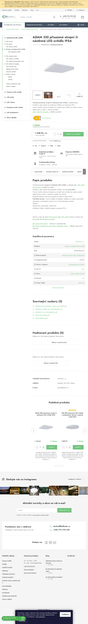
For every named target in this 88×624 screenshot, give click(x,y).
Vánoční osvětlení (11, 86)
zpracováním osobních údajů (41, 515)
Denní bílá (72, 255)
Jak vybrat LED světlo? (40, 224)
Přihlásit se (64, 510)
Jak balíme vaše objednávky (9, 596)
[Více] (81, 24)
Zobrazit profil (74, 479)
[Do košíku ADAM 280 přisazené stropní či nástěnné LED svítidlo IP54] (51, 447)
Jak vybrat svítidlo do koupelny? (54, 577)
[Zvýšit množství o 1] (60, 134)
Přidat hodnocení (59, 342)
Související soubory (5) (52, 171)
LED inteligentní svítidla (14, 52)
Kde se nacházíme (29, 569)
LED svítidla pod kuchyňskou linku (15, 61)
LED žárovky (9, 41)
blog (34, 219)
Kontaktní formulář (7, 567)
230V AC (81, 283)
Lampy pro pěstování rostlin (13, 84)
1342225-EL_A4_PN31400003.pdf (46, 312)
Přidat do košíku (73, 134)
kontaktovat (46, 219)
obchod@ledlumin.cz (61, 526)
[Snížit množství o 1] (55, 134)
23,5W (77, 274)
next (85, 431)
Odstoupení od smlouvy (8, 574)
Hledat (54, 17)
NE (83, 278)
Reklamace (5, 570)
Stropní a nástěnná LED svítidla (15, 49)
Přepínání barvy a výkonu (76, 264)
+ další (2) (79, 96)
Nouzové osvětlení (11, 72)
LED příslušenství (12, 113)
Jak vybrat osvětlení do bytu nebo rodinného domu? (50, 226)
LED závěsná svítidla (11, 56)
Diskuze (79, 171)
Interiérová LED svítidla (15, 38)
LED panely (9, 44)
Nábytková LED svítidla (12, 69)
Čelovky (10, 79)
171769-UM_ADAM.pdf (42, 315)
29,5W (82, 274)
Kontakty (17, 10)
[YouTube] (54, 542)
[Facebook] (46, 542)
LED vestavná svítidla (11, 47)
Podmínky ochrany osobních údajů (11, 582)
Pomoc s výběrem (7, 599)
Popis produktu (38, 171)
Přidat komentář (51, 363)
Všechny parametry (58, 288)
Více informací (40, 617)
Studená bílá (80, 255)
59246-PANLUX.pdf (41, 318)
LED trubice (11, 102)
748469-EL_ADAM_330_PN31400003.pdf (48, 309)
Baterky (10, 77)
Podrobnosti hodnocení (56, 44)
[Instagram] (50, 542)
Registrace (81, 10)
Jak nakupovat (6, 592)
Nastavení (22, 621)
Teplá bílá (65, 255)
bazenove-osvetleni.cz (44, 609)
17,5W (72, 274)
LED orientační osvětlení (12, 59)
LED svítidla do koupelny (12, 64)
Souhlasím (65, 614)
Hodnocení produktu (67, 171)
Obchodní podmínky (7, 577)
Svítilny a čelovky (10, 74)
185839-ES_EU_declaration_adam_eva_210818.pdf (51, 306)
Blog (32, 10)
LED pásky (10, 97)
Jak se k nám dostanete (30, 573)
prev (34, 431)
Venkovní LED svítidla (14, 92)
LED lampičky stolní (11, 66)
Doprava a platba (6, 10)
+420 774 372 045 (69, 16)
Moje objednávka (6, 586)
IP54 (82, 269)
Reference (25, 10)
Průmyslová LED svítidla (15, 107)
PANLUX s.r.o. (57, 141)
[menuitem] (13, 24)
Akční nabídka (11, 118)
